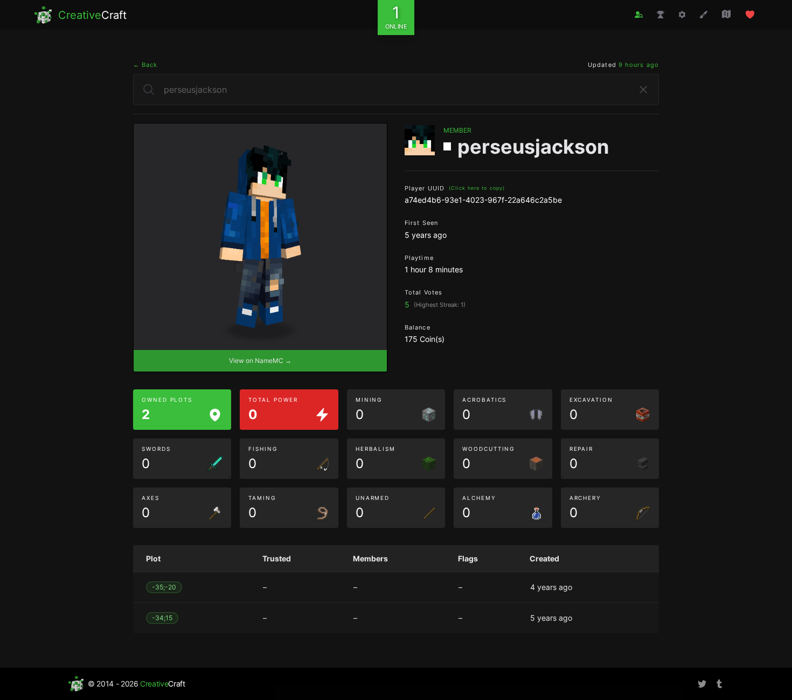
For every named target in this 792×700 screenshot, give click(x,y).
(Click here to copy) (477, 188)
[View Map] (726, 14)
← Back (145, 64)
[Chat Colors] (703, 14)
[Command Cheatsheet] (682, 14)
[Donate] (750, 14)
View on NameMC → (260, 360)
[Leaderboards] (660, 14)
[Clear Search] (643, 89)
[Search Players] (639, 14)
